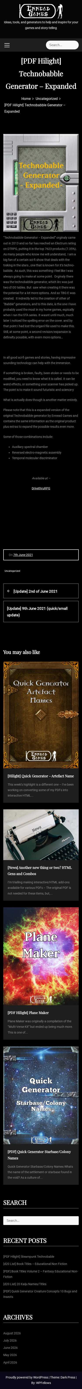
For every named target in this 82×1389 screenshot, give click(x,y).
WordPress (41, 1377)
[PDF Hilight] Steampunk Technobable (28, 1256)
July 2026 (10, 1340)
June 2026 (10, 1347)
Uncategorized (12, 571)
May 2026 (10, 1355)
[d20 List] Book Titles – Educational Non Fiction (35, 1264)
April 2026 (10, 1362)
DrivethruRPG (41, 488)
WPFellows (43, 1383)
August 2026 (12, 1333)
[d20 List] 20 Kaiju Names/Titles (24, 1284)
